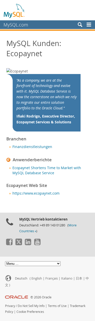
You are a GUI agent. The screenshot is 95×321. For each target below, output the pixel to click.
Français (51, 278)
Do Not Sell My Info (31, 306)
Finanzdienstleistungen (32, 146)
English (36, 278)
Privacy (10, 306)
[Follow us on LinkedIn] (28, 244)
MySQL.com (16, 25)
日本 (79, 278)
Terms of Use (57, 306)
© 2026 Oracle (40, 297)
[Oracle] (16, 297)
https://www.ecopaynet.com (36, 193)
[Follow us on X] (18, 244)
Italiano (66, 278)
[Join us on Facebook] (9, 244)
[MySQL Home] (14, 10)
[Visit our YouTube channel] (37, 244)
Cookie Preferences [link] (30, 312)
